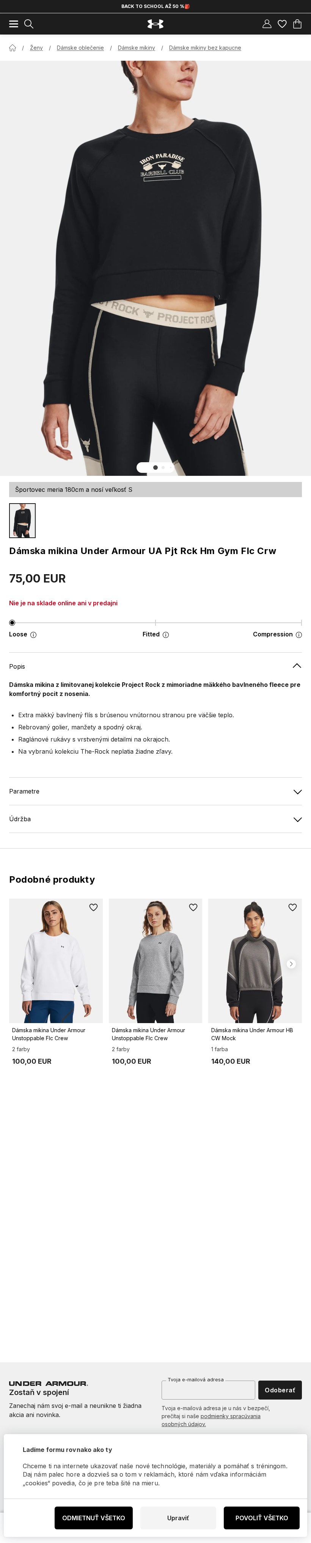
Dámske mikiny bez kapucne (205, 47)
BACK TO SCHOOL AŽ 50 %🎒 (155, 6)
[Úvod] (12, 47)
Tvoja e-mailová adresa (196, 1379)
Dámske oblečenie (80, 47)
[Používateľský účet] (267, 23)
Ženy (36, 47)
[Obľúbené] (282, 23)
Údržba (20, 819)
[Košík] (297, 23)
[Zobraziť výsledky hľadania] (28, 23)
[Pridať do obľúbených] (94, 908)
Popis (17, 666)
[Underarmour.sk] (155, 24)
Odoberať (280, 1390)
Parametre (24, 791)
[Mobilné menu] (13, 23)
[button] (155, 467)
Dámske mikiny (136, 47)
